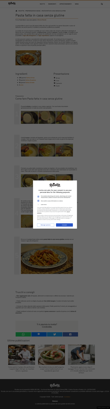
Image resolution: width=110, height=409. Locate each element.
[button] (55, 204)
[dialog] (55, 204)
